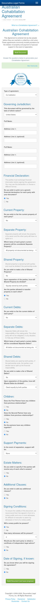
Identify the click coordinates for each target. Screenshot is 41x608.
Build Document (20, 52)
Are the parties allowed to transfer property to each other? (17, 290)
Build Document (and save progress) (20, 581)
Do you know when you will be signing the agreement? (19, 564)
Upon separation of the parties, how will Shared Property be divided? (19, 280)
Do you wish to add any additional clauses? (17, 490)
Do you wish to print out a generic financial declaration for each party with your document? (19, 192)
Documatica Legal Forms (13, 2)
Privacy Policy (10, 599)
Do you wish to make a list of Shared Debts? (18, 372)
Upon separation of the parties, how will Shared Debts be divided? (19, 382)
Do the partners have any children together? (17, 426)
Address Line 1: (10, 129)
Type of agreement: (11, 91)
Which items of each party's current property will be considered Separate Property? (18, 244)
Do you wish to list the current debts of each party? (19, 312)
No (7, 201)
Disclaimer (21, 599)
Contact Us (25, 601)
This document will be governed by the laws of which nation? (19, 109)
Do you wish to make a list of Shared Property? (18, 270)
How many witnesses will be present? (18, 533)
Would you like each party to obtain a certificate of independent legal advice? (19, 542)
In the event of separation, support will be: (19, 448)
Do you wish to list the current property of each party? (20, 215)
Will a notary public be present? (16, 523)
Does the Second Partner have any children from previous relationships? (18, 414)
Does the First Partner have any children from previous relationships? (19, 402)
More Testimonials (32, 66)
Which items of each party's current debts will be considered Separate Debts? (20, 342)
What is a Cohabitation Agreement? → (25, 25)
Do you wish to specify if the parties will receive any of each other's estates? (19, 468)
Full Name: (8, 121)
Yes (7, 198)
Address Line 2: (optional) (14, 136)
